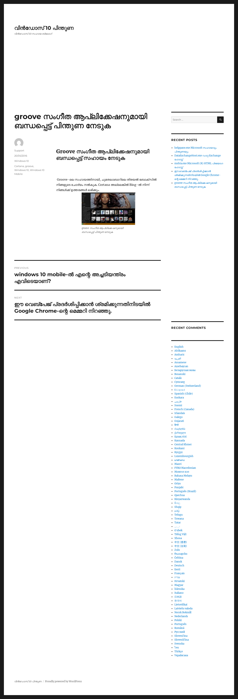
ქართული (180, 432)
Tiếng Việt (180, 534)
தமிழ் (177, 510)
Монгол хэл (181, 471)
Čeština (178, 557)
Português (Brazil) (185, 491)
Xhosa (178, 538)
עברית (177, 577)
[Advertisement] (119, 84)
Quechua (179, 495)
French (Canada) (184, 409)
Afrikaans (180, 350)
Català (177, 378)
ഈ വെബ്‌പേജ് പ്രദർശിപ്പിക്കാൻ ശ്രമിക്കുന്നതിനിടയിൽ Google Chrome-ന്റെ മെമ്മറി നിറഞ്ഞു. (197, 175)
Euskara (179, 397)
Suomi (178, 405)
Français (179, 573)
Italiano (179, 592)
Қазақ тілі (180, 436)
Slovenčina (180, 635)
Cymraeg (179, 382)
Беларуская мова (184, 370)
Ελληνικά (179, 389)
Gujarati (179, 421)
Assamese (180, 362)
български (180, 553)
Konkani (179, 448)
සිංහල (177, 503)
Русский (179, 632)
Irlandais (179, 413)
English (179, 346)
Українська (181, 655)
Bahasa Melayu (183, 475)
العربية (177, 358)
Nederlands (181, 616)
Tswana (179, 518)
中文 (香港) (180, 542)
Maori (177, 464)
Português (180, 624)
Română (179, 628)
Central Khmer (183, 444)
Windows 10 (21, 160)
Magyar (178, 585)
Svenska (179, 643)
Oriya (177, 483)
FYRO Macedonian (185, 467)
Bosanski (179, 374)
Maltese (179, 479)
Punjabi (178, 487)
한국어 (178, 600)
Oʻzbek (178, 530)
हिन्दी (176, 425)
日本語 (178, 596)
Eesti (177, 569)
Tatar (177, 522)
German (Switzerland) (187, 385)
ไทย (176, 647)
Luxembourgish (183, 456)
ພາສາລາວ (179, 460)
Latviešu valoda (183, 608)
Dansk (178, 561)
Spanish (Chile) (183, 393)
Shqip (177, 507)
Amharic (179, 354)
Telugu (178, 514)
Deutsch (179, 565)
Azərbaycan (181, 366)
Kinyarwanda (182, 499)
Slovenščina (181, 639)
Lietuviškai (180, 604)
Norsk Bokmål (182, 612)
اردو (177, 526)
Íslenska (179, 589)
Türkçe (178, 651)
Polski (178, 620)
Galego (178, 417)
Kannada (179, 440)
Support (19, 150)
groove (29, 166)
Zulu (177, 549)
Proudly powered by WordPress (63, 681)
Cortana (19, 166)
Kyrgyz (178, 452)
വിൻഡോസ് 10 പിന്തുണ (44, 28)
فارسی (177, 401)
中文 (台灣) (180, 546)
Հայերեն (179, 428)
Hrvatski (179, 581)
